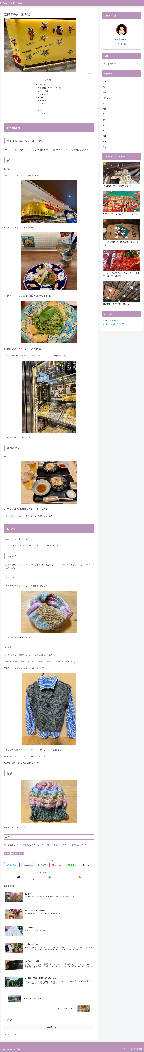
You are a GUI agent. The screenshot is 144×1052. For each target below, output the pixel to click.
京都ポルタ (42, 84)
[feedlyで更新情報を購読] (49, 877)
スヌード (45, 104)
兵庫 (104, 86)
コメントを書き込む (49, 1027)
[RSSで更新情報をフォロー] (79, 877)
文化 (104, 125)
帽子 (41, 110)
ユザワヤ (43, 100)
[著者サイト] (19, 877)
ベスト (44, 107)
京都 (8, 854)
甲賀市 (105, 147)
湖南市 (105, 136)
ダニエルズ (44, 91)
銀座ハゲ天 (44, 94)
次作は (44, 113)
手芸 (22, 854)
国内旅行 (106, 97)
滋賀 (104, 141)
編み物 (40, 97)
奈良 (104, 114)
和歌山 (105, 92)
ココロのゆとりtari (110, 320)
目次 (46, 80)
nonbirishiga (121, 39)
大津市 (15, 854)
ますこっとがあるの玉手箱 (113, 324)
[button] (139, 64)
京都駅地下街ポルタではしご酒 (51, 87)
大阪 (104, 108)
